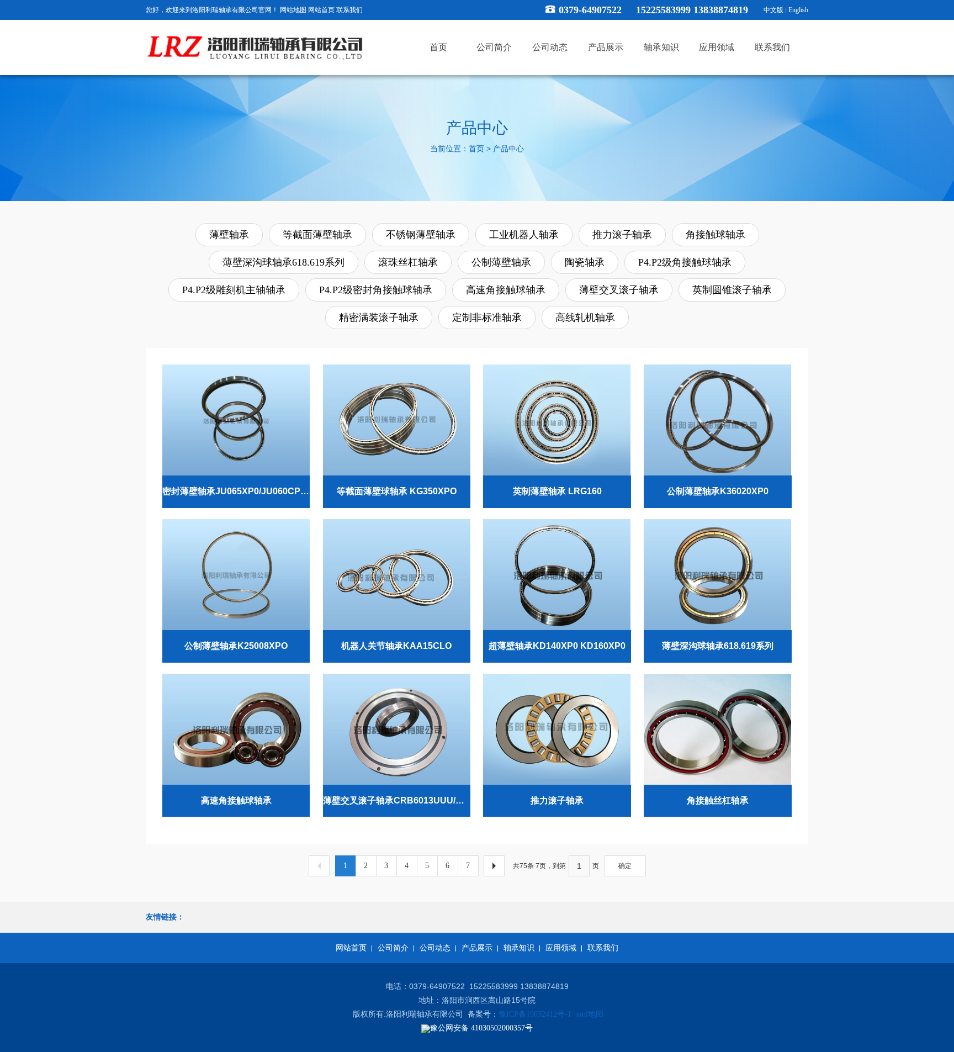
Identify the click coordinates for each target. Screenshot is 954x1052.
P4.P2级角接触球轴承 (685, 262)
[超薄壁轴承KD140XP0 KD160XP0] (556, 574)
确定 (625, 866)
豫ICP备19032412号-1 (535, 1014)
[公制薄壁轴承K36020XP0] (717, 419)
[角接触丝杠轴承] (717, 728)
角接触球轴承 (715, 234)
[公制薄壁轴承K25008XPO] (236, 574)
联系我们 (349, 10)
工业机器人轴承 (524, 234)
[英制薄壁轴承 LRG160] (556, 419)
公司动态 (435, 948)
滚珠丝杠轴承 (408, 262)
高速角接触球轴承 (505, 289)
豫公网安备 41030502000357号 (481, 1028)
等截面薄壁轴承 (317, 234)
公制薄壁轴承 (501, 262)
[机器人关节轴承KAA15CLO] (396, 574)
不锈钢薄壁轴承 (420, 234)
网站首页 (321, 10)
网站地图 (293, 10)
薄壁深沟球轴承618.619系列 (283, 262)
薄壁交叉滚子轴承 (619, 289)
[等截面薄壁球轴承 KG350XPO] (396, 419)
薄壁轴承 (229, 234)
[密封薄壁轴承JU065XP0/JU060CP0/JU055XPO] (236, 419)
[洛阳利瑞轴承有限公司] (256, 47)
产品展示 (477, 948)
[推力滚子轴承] (556, 728)
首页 (476, 149)
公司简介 (393, 948)
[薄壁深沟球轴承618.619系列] (717, 574)
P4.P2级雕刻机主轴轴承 (233, 289)
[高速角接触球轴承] (236, 728)
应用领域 (560, 948)
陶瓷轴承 (585, 262)
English (798, 10)
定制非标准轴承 (487, 317)
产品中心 (508, 149)
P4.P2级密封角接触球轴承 (375, 289)
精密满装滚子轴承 (378, 317)
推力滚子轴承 (622, 234)
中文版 (773, 10)
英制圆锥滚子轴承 (732, 289)
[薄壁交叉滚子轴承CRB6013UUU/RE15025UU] (396, 728)
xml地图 (589, 1014)
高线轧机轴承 (585, 317)
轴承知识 (519, 948)
